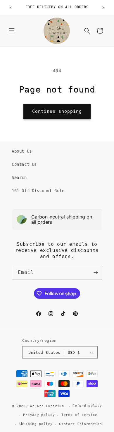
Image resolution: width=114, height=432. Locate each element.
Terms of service (79, 415)
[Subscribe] (95, 272)
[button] (11, 30)
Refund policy (87, 406)
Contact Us (24, 164)
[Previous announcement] (10, 7)
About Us (22, 151)
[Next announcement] (103, 7)
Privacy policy (39, 415)
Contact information (80, 424)
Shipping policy (36, 424)
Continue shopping (57, 111)
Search (19, 177)
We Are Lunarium (47, 406)
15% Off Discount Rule (38, 190)
